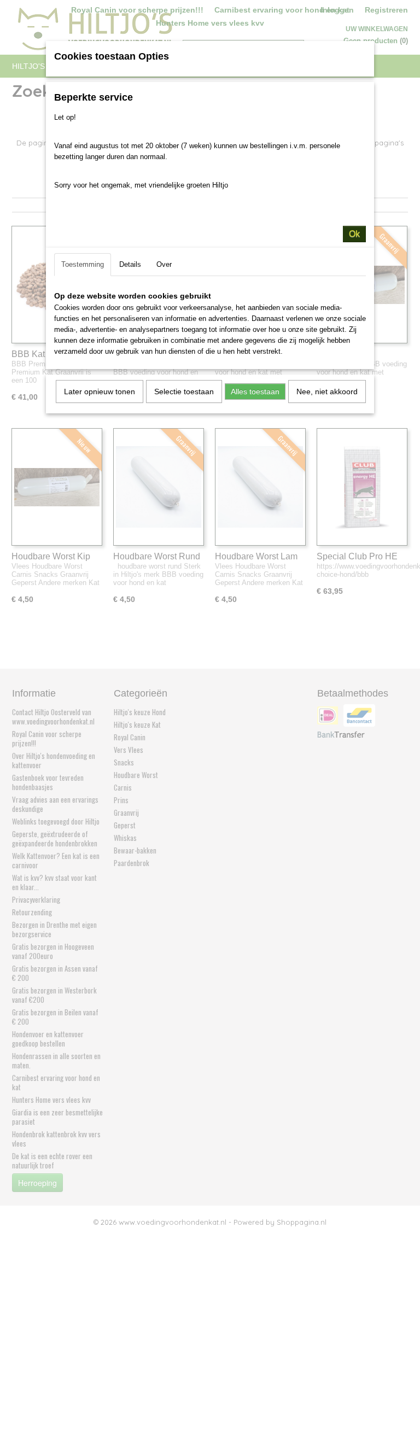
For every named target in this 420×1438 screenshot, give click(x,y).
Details (130, 264)
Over (164, 264)
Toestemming (82, 264)
